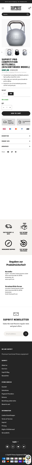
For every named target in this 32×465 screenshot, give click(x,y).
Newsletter (5, 376)
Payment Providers (8, 394)
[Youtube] (18, 446)
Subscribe (25, 333)
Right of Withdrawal (8, 429)
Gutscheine (5, 390)
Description (5, 136)
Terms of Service (7, 419)
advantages (5, 146)
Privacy (4, 426)
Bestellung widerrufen (9, 401)
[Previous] (2, 52)
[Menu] (3, 8)
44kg (11, 93)
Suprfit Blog (5, 372)
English (14, 442)
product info (6, 141)
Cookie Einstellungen (8, 415)
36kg (4, 93)
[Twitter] (24, 446)
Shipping (11, 72)
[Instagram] (13, 446)
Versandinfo (5, 433)
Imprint (4, 422)
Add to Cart (16, 113)
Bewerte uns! (6, 404)
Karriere (4, 369)
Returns (4, 397)
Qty (3, 103)
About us (4, 365)
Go (28, 14)
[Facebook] (7, 446)
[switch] (28, 462)
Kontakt (4, 387)
